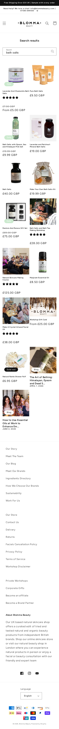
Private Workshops (17, 580)
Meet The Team (14, 456)
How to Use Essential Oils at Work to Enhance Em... (15, 423)
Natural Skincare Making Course (13, 279)
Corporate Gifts (15, 588)
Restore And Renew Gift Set (15, 228)
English (28, 695)
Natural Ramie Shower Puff (14, 377)
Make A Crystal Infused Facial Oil (15, 328)
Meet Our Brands (15, 471)
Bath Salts (7, 189)
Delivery (10, 529)
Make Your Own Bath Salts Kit (43, 189)
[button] (4, 23)
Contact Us (12, 522)
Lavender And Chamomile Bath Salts (16, 92)
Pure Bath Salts (36, 91)
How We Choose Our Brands (22, 485)
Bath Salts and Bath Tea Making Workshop (40, 229)
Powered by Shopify (38, 724)
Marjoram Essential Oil (39, 278)
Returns (10, 536)
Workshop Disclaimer (18, 566)
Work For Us (13, 500)
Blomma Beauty (25, 724)
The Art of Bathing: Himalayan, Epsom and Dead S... (41, 380)
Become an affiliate (17, 595)
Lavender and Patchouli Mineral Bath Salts (40, 145)
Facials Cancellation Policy (21, 544)
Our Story (11, 448)
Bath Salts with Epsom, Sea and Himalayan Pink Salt (14, 145)
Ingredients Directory (18, 478)
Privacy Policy (14, 551)
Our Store (11, 514)
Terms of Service (15, 559)
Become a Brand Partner (20, 602)
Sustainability (14, 493)
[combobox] (29, 51)
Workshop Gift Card (38, 320)
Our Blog (11, 463)
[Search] (47, 23)
